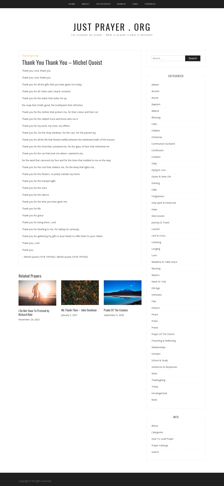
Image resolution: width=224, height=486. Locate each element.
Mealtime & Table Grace (164, 261)
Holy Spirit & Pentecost (164, 202)
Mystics (156, 275)
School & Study (160, 360)
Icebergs (150, 4)
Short (154, 373)
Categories (103, 4)
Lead (135, 4)
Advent (155, 84)
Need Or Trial (159, 281)
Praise (155, 327)
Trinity (155, 386)
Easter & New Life (161, 176)
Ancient (155, 91)
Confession (157, 150)
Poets (155, 321)
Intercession (158, 215)
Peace (155, 314)
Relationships (159, 347)
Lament (156, 229)
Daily (154, 163)
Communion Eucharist (163, 143)
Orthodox (157, 294)
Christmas (157, 137)
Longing (156, 248)
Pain (154, 301)
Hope (154, 209)
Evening (156, 183)
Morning (156, 268)
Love (154, 255)
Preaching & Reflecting (164, 340)
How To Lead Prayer (162, 438)
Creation (156, 156)
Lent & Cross (158, 235)
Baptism (156, 104)
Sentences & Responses (164, 366)
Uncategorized (159, 393)
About (86, 4)
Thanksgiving (30, 55)
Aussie (155, 97)
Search (121, 4)
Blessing (156, 117)
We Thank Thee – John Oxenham (79, 310)
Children (156, 130)
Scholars (156, 353)
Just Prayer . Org (112, 26)
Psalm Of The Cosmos (116, 310)
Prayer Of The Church (163, 334)
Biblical (155, 110)
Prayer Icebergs (160, 445)
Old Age (156, 288)
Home (72, 4)
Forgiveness (158, 196)
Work (154, 399)
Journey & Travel (160, 222)
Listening (156, 242)
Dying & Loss (159, 170)
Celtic (154, 124)
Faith (154, 189)
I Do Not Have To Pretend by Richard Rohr (34, 313)
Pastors (156, 307)
